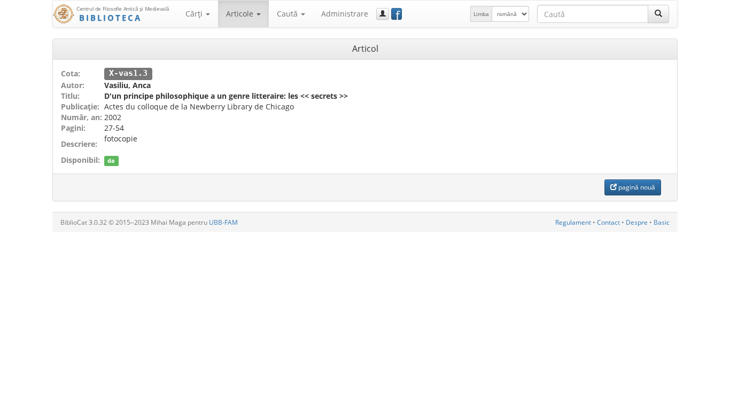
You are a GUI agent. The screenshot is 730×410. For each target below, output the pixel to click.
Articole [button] (240, 14)
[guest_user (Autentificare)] (382, 14)
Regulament (573, 222)
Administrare (344, 14)
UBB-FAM (223, 222)
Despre (637, 222)
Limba (481, 14)
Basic (662, 222)
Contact (608, 222)
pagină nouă (636, 187)
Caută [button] (288, 14)
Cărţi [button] (195, 14)
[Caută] (658, 14)
